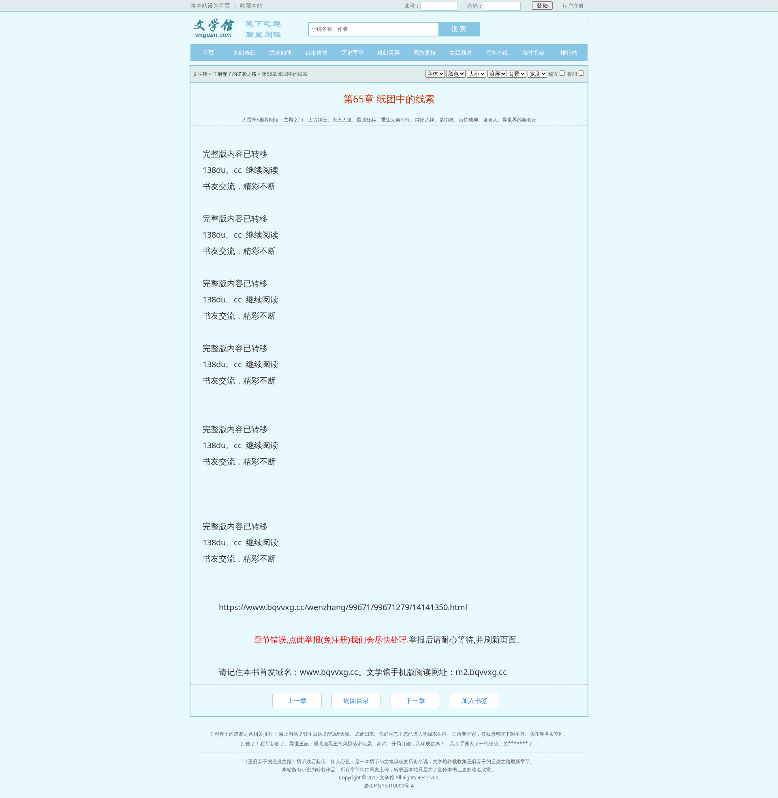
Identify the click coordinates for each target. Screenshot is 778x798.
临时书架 (533, 52)
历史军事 (352, 52)
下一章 (415, 700)
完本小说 (496, 52)
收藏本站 (251, 5)
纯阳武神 (424, 119)
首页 (208, 52)
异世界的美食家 (519, 119)
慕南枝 (446, 119)
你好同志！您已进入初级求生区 (413, 733)
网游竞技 (424, 52)
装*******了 (518, 743)
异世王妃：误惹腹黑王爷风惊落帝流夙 (330, 743)
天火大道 (342, 119)
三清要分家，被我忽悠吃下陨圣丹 (488, 733)
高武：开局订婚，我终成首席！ (411, 743)
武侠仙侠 (280, 52)
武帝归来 (364, 733)
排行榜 (568, 52)
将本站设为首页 (210, 5)
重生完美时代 (395, 119)
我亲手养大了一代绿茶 (474, 743)
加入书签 (474, 700)
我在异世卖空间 (547, 733)
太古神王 (317, 119)
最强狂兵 (366, 119)
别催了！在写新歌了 (262, 743)
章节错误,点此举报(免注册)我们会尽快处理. (331, 639)
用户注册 (573, 5)
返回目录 (356, 700)
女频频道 (460, 52)
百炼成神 (468, 119)
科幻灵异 (388, 52)
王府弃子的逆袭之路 (234, 73)
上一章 (297, 700)
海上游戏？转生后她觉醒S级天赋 (314, 733)
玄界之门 (293, 119)
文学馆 (241, 28)
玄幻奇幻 (244, 52)
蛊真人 (490, 119)
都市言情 (316, 52)
